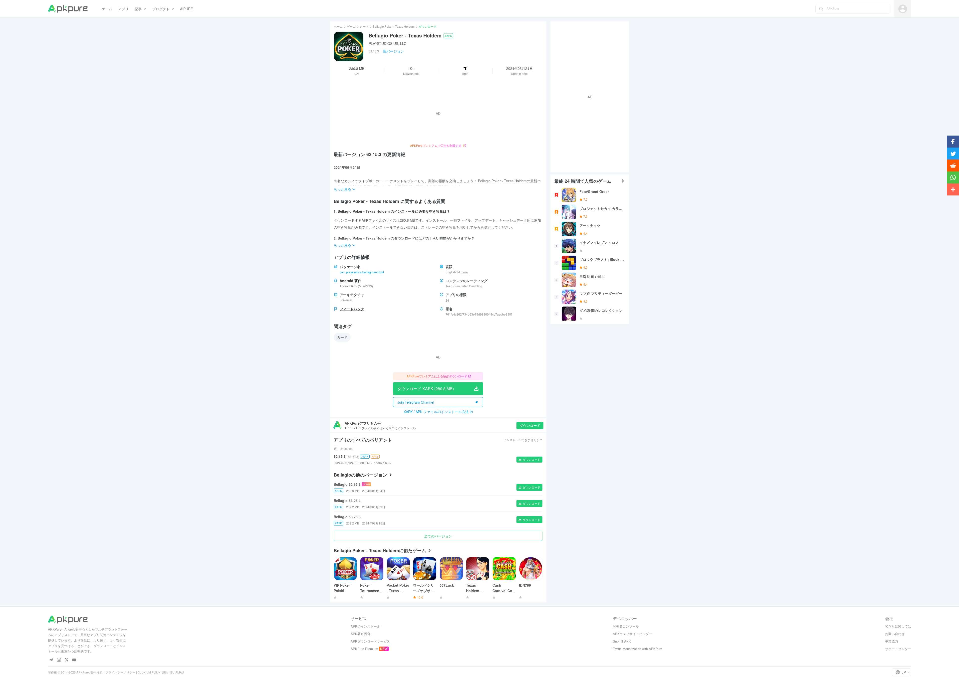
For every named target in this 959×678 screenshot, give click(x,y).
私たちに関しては (898, 626)
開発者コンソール (626, 626)
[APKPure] (68, 9)
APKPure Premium (364, 648)
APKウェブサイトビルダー (632, 633)
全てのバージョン (438, 535)
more (464, 272)
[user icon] (902, 8)
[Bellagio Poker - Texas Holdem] (349, 46)
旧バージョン (393, 51)
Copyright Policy (149, 672)
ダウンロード (529, 425)
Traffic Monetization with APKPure (637, 648)
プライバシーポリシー (120, 672)
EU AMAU (177, 672)
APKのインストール (365, 626)
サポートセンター (898, 648)
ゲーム (351, 26)
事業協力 (891, 641)
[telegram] (51, 660)
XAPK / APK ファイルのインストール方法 (436, 411)
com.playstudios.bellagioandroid (362, 272)
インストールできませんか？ (522, 440)
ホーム (338, 26)
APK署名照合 (360, 633)
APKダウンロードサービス (370, 641)
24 (447, 300)
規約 (165, 672)
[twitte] (66, 660)
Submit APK (622, 641)
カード (364, 26)
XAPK (448, 36)
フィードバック (352, 308)
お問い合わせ (895, 633)
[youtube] (74, 660)
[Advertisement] (587, 96)
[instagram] (59, 660)
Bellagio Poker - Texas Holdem (394, 26)
